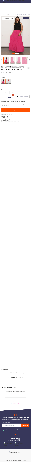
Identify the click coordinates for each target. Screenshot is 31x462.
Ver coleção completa (15, 110)
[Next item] (29, 1)
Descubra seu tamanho (9, 96)
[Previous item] (1, 1)
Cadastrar (25, 425)
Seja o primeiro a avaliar (15, 377)
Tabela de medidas (24, 96)
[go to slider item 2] (18, 60)
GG (12, 92)
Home (2, 14)
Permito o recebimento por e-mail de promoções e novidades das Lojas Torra (12, 430)
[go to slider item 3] (25, 60)
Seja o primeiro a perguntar (15, 396)
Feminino (8, 14)
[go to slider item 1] (12, 60)
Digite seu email (6, 422)
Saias (13, 14)
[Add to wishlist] (28, 68)
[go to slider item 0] (6, 60)
